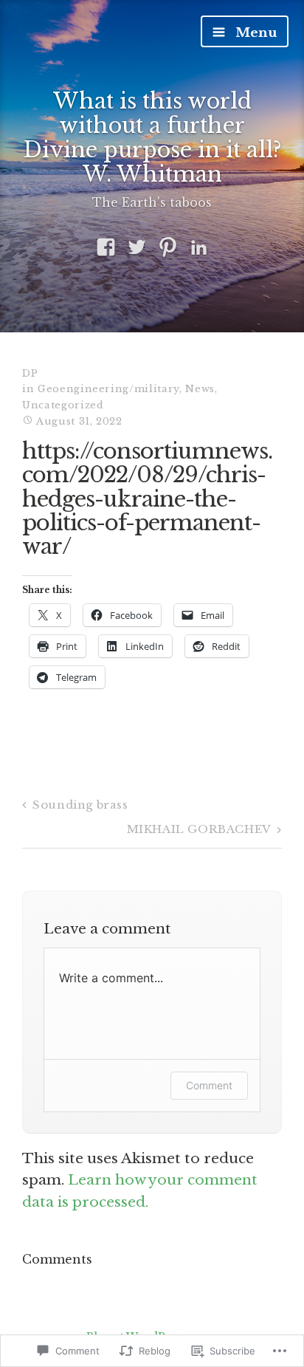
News (200, 389)
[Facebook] (106, 248)
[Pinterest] (168, 248)
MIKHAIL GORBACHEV (199, 829)
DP (30, 373)
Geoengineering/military (108, 389)
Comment (209, 1085)
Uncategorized (62, 405)
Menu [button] (254, 33)
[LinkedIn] (199, 248)
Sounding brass (80, 805)
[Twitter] (137, 248)
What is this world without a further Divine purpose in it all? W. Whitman (152, 138)
